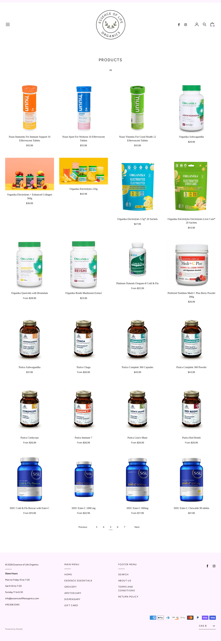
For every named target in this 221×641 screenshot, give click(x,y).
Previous (82, 527)
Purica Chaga (83, 367)
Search (123, 574)
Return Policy (128, 596)
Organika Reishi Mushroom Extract (83, 293)
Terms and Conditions (126, 588)
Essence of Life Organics (26, 564)
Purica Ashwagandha (29, 367)
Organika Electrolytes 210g (84, 189)
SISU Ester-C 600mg (137, 508)
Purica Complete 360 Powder (191, 367)
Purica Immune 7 (83, 437)
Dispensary (72, 599)
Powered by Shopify (14, 629)
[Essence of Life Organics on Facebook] (179, 25)
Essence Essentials (78, 580)
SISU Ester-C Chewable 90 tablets (191, 508)
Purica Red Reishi (191, 437)
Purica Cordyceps (30, 437)
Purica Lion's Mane (137, 437)
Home (68, 574)
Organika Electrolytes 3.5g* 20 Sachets (137, 219)
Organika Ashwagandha (191, 136)
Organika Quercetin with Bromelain (29, 293)
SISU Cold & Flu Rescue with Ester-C (29, 508)
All (110, 70)
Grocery (70, 586)
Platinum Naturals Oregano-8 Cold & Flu (137, 283)
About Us (124, 580)
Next (136, 527)
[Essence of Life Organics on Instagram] (185, 25)
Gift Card (71, 605)
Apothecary (72, 593)
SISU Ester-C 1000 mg (83, 508)
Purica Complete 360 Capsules (137, 367)
